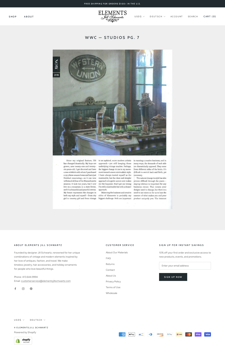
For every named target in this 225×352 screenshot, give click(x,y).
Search (193, 16)
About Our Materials (117, 252)
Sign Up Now (173, 277)
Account (177, 16)
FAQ (108, 258)
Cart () (210, 16)
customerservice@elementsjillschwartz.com (46, 281)
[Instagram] (23, 289)
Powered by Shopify (25, 332)
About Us (111, 275)
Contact (110, 269)
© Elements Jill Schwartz (31, 327)
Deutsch (156, 16)
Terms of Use (113, 287)
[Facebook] (15, 289)
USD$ (138, 16)
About (29, 16)
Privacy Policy (113, 281)
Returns (110, 264)
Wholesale (111, 293)
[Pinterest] (31, 289)
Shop (13, 16)
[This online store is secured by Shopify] (23, 338)
